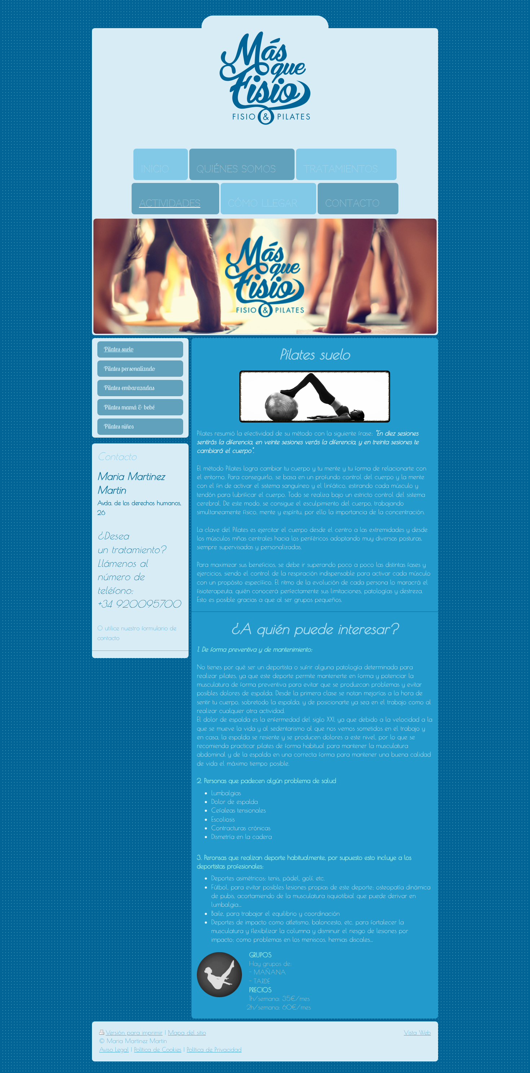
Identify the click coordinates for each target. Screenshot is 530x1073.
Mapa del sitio (187, 1032)
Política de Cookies (157, 1049)
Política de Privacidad (214, 1049)
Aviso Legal (114, 1049)
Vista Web (417, 1032)
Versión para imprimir (134, 1032)
